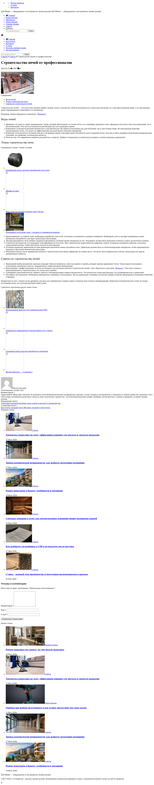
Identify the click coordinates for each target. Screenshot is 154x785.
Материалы (10, 20)
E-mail (4, 614)
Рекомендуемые (51, 645)
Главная (11, 15)
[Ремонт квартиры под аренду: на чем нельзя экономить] (25, 645)
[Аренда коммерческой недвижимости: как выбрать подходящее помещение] (19, 458)
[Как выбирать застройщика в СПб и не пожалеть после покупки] (19, 542)
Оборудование (12, 22)
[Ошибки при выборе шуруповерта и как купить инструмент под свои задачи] (25, 703)
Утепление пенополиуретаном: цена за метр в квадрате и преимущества (30, 403)
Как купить (10, 41)
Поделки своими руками (16, 48)
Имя (3, 610)
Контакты (15, 7)
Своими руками (12, 24)
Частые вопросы (17, 3)
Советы (9, 26)
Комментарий (7, 606)
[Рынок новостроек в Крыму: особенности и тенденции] (19, 486)
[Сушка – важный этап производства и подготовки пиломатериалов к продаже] (19, 570)
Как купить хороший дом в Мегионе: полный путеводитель (25, 408)
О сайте (14, 5)
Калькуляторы (11, 18)
